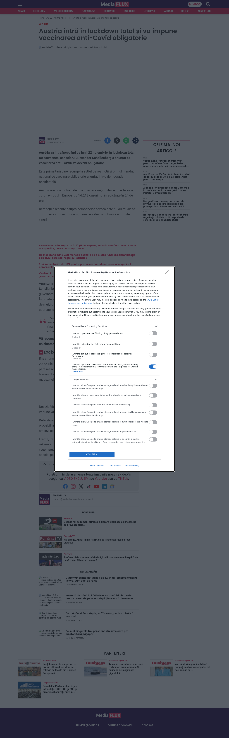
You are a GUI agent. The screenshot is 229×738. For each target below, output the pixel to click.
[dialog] (114, 369)
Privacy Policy (132, 465)
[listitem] (114, 326)
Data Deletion (97, 465)
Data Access (114, 465)
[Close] (168, 273)
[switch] (153, 333)
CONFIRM (92, 454)
